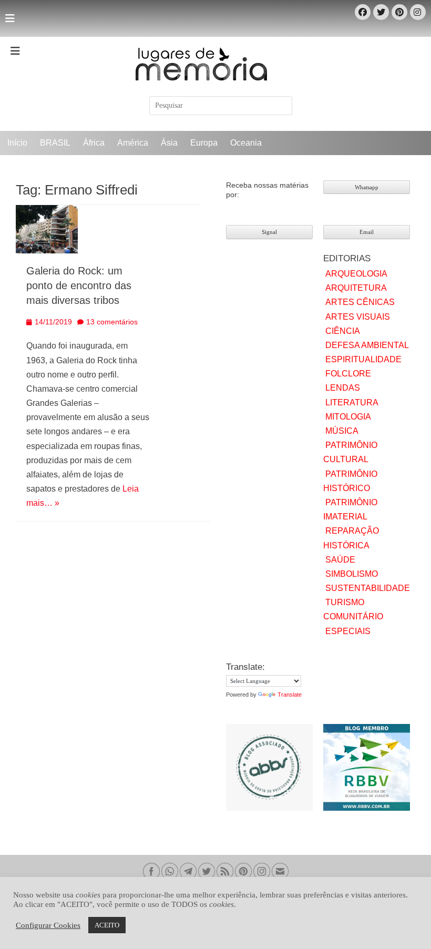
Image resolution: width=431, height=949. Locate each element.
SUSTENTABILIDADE (367, 588)
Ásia (169, 142)
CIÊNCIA (342, 330)
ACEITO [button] (107, 925)
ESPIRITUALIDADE (363, 359)
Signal (269, 232)
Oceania (246, 142)
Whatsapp (366, 187)
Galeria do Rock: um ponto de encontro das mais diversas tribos (78, 285)
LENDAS (342, 387)
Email (367, 232)
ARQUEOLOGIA (356, 273)
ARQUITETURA (356, 287)
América (132, 142)
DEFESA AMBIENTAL (367, 345)
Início (17, 142)
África (94, 142)
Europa (204, 142)
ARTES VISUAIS (357, 316)
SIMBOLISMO (351, 573)
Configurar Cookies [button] (48, 925)
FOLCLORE (348, 373)
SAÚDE (340, 559)
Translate (290, 694)
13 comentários (112, 322)
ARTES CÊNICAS (360, 302)
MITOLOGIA (348, 416)
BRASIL (55, 142)
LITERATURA (351, 402)
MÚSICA (341, 430)
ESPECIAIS (348, 631)
